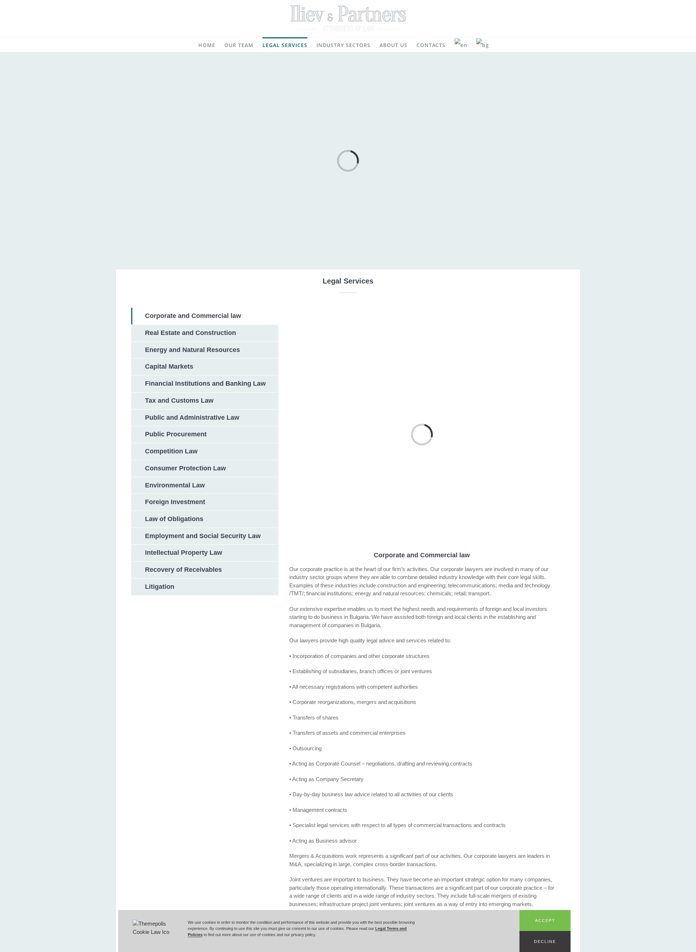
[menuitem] (206, 44)
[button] (545, 920)
